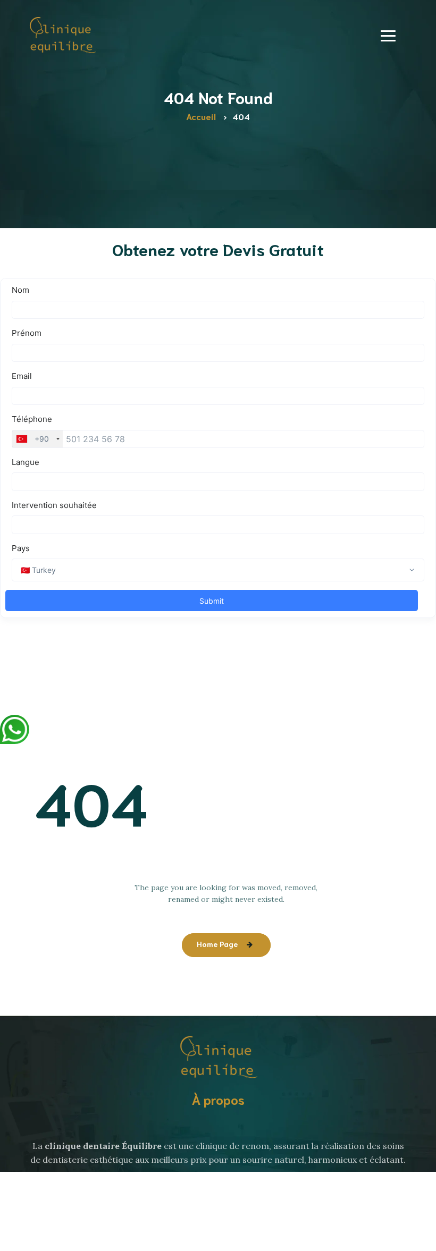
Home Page (217, 944)
